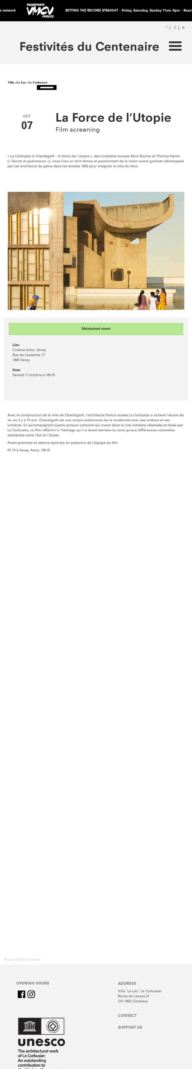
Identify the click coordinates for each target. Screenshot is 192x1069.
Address (127, 984)
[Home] (34, 86)
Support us (130, 1028)
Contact (127, 1016)
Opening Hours (32, 984)
